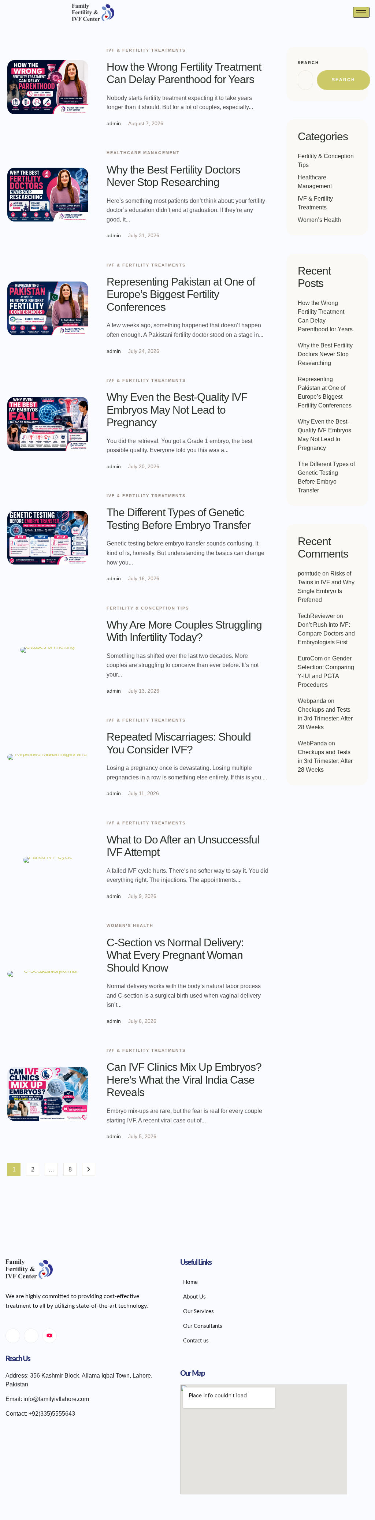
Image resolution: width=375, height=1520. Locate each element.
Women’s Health (130, 925)
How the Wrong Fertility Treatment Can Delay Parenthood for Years (184, 73)
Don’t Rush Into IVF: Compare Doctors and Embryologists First (326, 633)
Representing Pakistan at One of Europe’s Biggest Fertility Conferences (181, 294)
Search (308, 62)
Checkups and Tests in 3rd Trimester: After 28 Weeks (325, 718)
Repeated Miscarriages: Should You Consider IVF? (179, 743)
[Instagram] (31, 1336)
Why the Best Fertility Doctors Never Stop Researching (173, 176)
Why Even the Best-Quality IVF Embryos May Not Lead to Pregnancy (177, 409)
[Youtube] (49, 1336)
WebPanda (312, 743)
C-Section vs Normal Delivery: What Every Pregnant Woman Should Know (175, 955)
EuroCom (310, 658)
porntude (309, 573)
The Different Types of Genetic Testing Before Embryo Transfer (178, 518)
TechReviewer (316, 616)
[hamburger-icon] (361, 12)
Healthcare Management (143, 152)
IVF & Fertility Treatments (146, 50)
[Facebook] (12, 1336)
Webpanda (312, 701)
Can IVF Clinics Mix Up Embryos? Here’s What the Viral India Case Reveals (184, 1079)
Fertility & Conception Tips (148, 608)
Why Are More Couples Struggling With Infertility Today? (184, 631)
